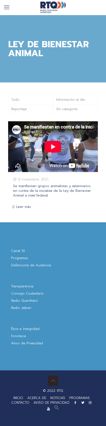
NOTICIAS (57, 398)
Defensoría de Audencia (31, 265)
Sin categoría (66, 109)
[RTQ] (53, 7)
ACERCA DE (36, 398)
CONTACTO (20, 402)
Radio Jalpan (21, 307)
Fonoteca (18, 336)
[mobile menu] (6, 7)
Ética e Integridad (25, 328)
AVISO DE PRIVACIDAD (52, 402)
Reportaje (19, 109)
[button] (56, 408)
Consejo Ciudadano (27, 293)
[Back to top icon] (53, 381)
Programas (19, 258)
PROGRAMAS (79, 398)
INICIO (18, 398)
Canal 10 (18, 251)
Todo (15, 99)
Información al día (70, 99)
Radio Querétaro (24, 300)
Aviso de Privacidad (27, 343)
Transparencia (22, 286)
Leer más (23, 206)
